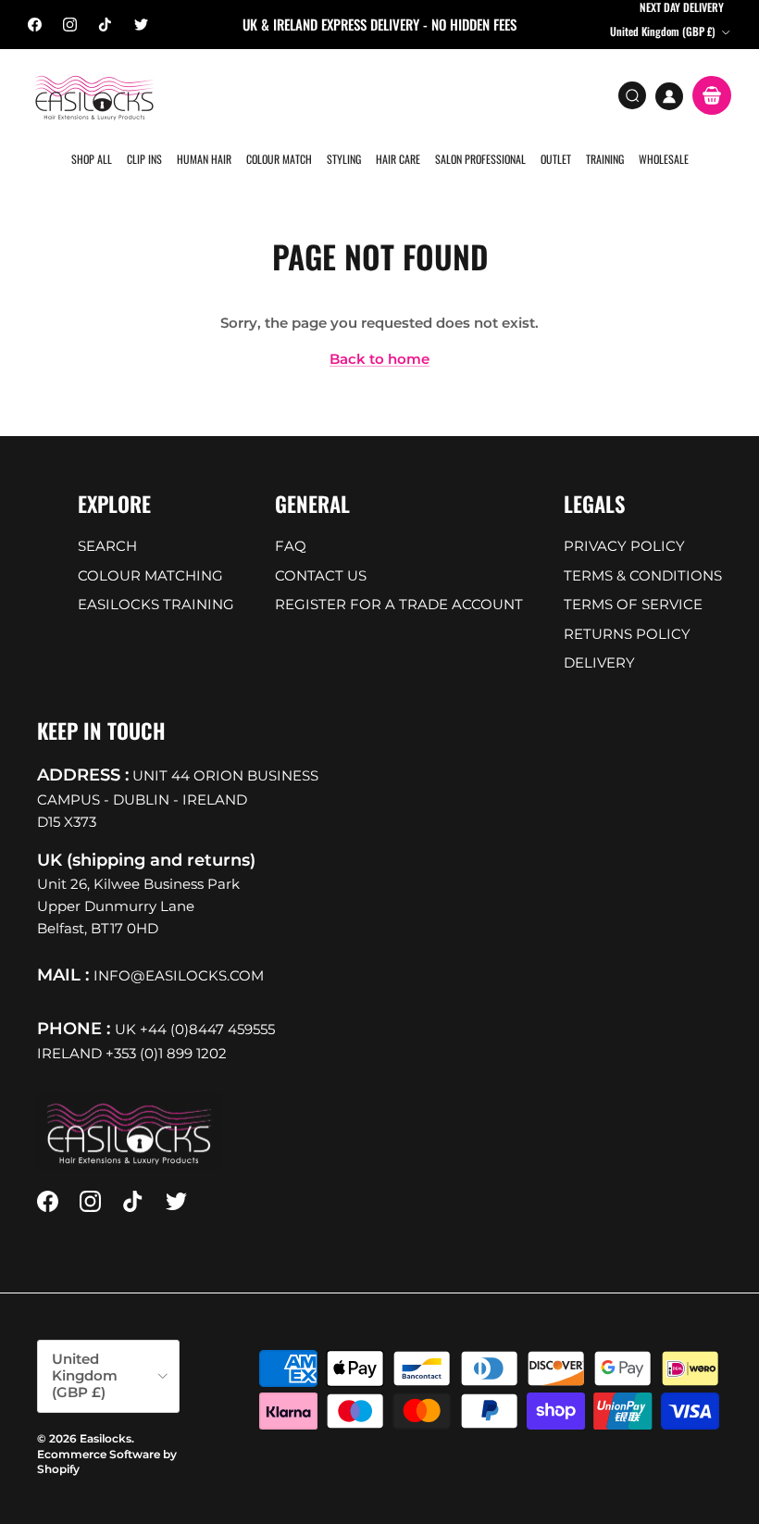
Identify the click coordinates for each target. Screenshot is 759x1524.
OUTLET (556, 159)
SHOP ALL (91, 159)
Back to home (379, 359)
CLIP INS (144, 159)
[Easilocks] (95, 97)
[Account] (669, 96)
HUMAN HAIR (204, 159)
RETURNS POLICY (627, 634)
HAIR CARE (398, 159)
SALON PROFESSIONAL (480, 159)
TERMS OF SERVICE (633, 604)
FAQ (290, 546)
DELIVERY (599, 662)
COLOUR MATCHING (150, 575)
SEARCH (107, 546)
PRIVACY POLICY (624, 546)
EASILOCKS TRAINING (156, 604)
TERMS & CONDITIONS (643, 575)
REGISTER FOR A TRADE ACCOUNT (399, 604)
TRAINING (605, 159)
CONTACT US (321, 575)
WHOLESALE (664, 159)
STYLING (344, 159)
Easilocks (105, 1438)
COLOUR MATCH (279, 159)
